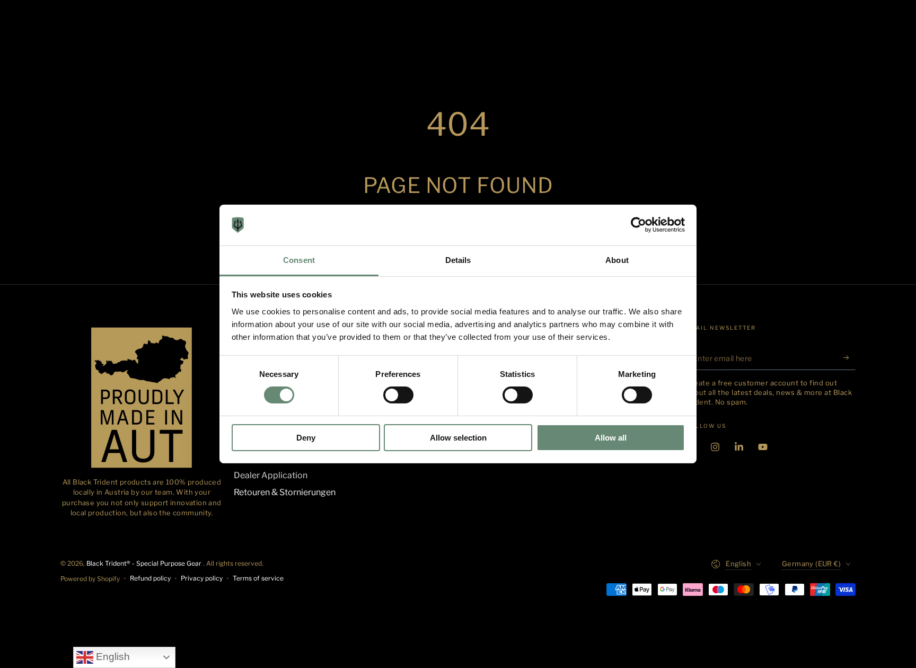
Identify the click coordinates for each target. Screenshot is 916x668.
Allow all (611, 437)
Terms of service (258, 578)
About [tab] (617, 260)
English (111, 656)
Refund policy (150, 578)
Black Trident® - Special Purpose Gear (144, 563)
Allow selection (458, 437)
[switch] (398, 394)
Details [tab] (458, 260)
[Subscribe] (849, 358)
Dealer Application (270, 475)
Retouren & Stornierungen (285, 492)
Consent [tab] (299, 260)
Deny (305, 437)
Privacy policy (202, 578)
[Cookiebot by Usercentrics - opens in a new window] (638, 225)
